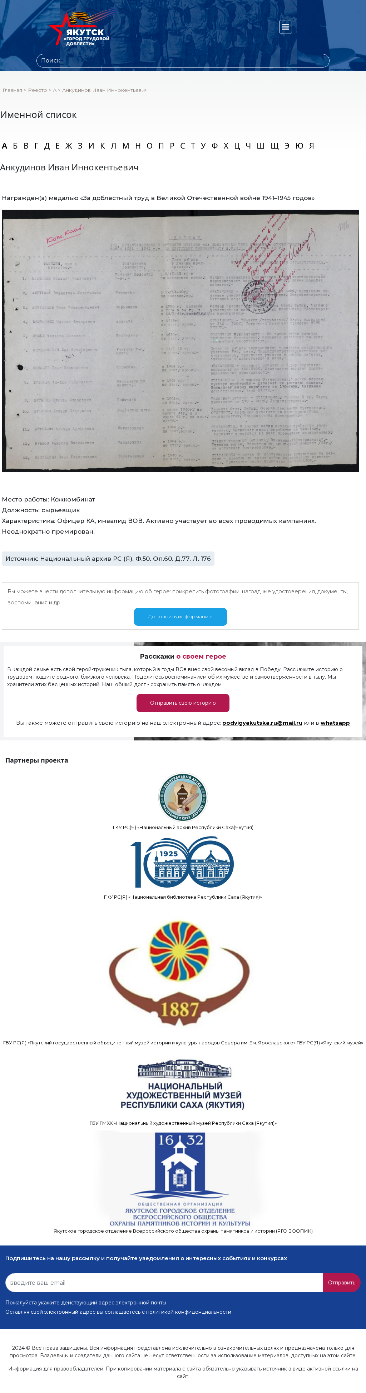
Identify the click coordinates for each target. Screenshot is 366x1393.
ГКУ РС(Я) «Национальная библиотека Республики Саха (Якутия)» (183, 897)
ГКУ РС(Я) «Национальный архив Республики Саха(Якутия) (183, 827)
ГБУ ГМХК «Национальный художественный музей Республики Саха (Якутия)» (183, 1123)
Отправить (341, 1282)
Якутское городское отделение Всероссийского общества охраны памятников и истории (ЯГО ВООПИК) (183, 1231)
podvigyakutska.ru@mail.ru (262, 723)
